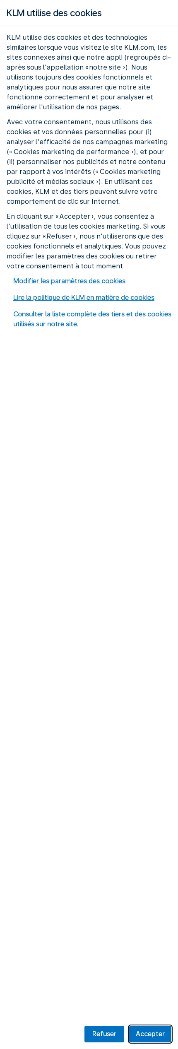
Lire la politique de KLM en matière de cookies (83, 297)
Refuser (104, 1034)
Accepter (150, 1034)
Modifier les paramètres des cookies (69, 281)
